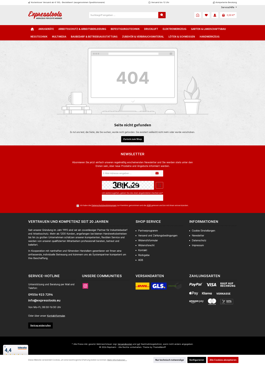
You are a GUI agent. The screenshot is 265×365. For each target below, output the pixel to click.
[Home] (32, 29)
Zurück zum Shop (132, 139)
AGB (149, 205)
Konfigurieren (196, 360)
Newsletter (198, 235)
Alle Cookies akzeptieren (223, 360)
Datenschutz (199, 240)
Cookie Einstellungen (203, 230)
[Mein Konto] (214, 15)
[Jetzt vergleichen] (197, 15)
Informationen (203, 222)
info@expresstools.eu (44, 300)
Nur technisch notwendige (169, 360)
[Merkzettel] (206, 15)
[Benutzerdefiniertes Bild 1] (159, 287)
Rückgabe (144, 255)
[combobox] (123, 15)
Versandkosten (125, 344)
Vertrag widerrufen (40, 325)
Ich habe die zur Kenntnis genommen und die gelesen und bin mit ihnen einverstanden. (134, 205)
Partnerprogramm (148, 230)
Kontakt (142, 250)
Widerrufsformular (148, 240)
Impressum (198, 245)
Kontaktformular (56, 315)
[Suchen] (162, 15)
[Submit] (157, 173)
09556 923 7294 (40, 294)
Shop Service (148, 222)
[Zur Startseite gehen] (45, 15)
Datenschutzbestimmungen (104, 205)
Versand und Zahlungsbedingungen (157, 235)
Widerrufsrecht (146, 245)
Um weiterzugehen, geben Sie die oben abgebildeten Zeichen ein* (132, 193)
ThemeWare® (159, 347)
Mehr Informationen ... (117, 360)
